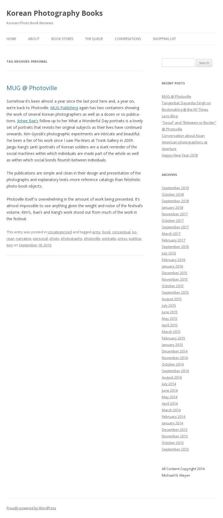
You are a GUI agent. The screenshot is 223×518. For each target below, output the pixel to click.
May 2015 (169, 318)
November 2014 (175, 357)
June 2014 (170, 390)
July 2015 (169, 305)
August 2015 (172, 298)
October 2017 (173, 220)
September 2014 (175, 370)
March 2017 (171, 233)
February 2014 (173, 416)
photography (71, 238)
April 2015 (170, 325)
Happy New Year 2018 (180, 155)
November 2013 (175, 436)
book (106, 231)
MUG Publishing (64, 107)
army (96, 231)
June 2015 (170, 311)
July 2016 (169, 253)
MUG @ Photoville (32, 88)
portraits (109, 238)
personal (40, 238)
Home (11, 38)
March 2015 (171, 331)
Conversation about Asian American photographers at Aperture (184, 142)
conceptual (121, 231)
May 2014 (169, 396)
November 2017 (175, 214)
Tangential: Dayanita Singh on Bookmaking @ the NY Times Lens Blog (186, 109)
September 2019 (175, 187)
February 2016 (173, 259)
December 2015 (174, 272)
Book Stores (62, 38)
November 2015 (175, 279)
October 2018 (173, 194)
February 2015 (173, 338)
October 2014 (173, 364)
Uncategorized (60, 231)
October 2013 (173, 442)
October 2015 (173, 285)
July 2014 (169, 383)
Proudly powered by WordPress (31, 508)
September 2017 (175, 227)
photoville (92, 238)
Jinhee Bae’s (27, 120)
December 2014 (174, 351)
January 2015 (172, 344)
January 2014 (172, 423)
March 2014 (171, 409)
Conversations (128, 38)
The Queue (94, 38)
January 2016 (172, 266)
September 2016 (175, 246)
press (122, 238)
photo (54, 238)
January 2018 (172, 207)
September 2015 (175, 292)
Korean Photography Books (55, 13)
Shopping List (164, 38)
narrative (23, 238)
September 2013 (175, 449)
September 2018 (175, 200)
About (33, 38)
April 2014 (170, 403)
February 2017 (173, 240)
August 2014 (172, 377)
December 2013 (174, 429)
